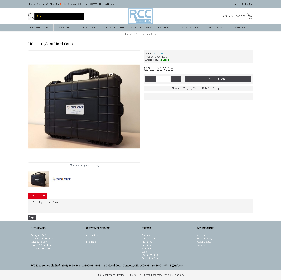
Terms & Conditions (42, 245)
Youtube (146, 248)
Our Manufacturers (42, 248)
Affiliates (147, 241)
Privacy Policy (39, 241)
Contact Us (92, 235)
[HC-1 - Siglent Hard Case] (84, 106)
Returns (90, 238)
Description (38, 195)
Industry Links (150, 255)
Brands (146, 235)
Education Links (151, 258)
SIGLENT (158, 53)
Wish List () (204, 241)
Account (202, 235)
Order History (204, 238)
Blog (144, 251)
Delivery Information (42, 238)
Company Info (39, 235)
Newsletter (203, 245)
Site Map (91, 241)
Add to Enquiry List (186, 88)
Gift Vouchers (149, 238)
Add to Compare (214, 88)
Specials (147, 245)
